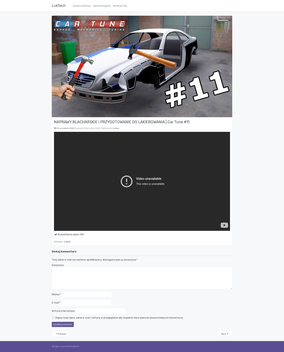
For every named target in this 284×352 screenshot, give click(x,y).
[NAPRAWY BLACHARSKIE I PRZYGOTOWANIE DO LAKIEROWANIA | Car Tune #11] (142, 66)
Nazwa (56, 294)
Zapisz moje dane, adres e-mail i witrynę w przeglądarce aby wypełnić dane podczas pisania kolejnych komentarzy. (119, 317)
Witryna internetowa (63, 311)
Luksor (116, 128)
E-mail (56, 302)
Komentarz (58, 265)
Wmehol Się (120, 5)
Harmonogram (102, 5)
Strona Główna (82, 5)
